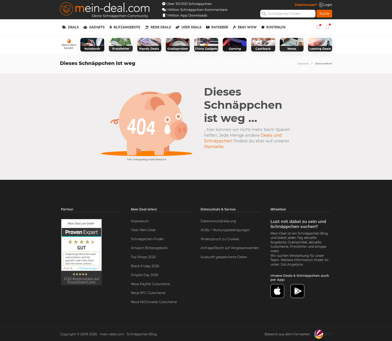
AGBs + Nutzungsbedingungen (225, 230)
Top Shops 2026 (143, 257)
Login (327, 4)
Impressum (140, 221)
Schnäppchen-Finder (147, 239)
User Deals (191, 27)
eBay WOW (247, 27)
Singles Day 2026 (144, 275)
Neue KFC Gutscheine (148, 293)
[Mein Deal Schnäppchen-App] (300, 291)
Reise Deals (161, 27)
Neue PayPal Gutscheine (150, 284)
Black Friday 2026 (145, 266)
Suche (324, 14)
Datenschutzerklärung (218, 221)
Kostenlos (276, 27)
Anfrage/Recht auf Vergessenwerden (230, 248)
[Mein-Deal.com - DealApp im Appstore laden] (280, 291)
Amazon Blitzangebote (149, 248)
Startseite (303, 63)
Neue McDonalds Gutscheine (154, 302)
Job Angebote (292, 264)
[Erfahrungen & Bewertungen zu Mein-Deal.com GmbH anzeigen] (81, 252)
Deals (73, 27)
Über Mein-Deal (143, 230)
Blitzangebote (127, 27)
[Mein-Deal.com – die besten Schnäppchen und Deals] (105, 9)
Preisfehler (298, 247)
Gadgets (97, 27)
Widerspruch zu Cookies (220, 239)
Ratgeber (219, 27)
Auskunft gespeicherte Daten (224, 257)
